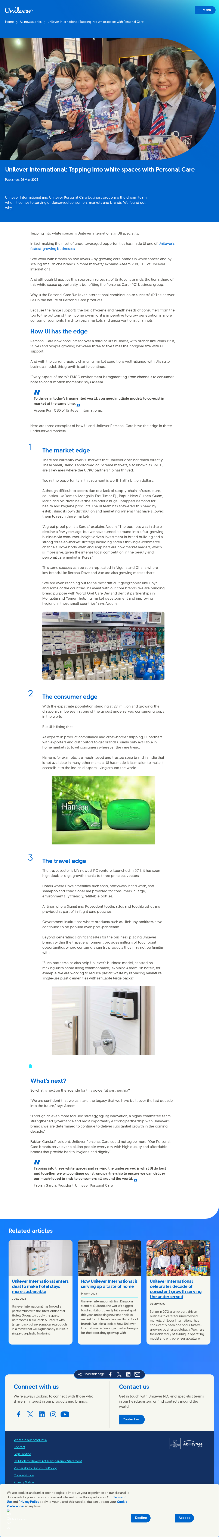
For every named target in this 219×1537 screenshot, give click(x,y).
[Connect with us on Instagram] (53, 1414)
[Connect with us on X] (30, 1414)
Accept (184, 1518)
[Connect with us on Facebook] (18, 1414)
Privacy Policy (29, 1502)
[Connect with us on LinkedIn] (41, 1414)
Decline (141, 1518)
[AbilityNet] (187, 1443)
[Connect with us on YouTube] (65, 1414)
